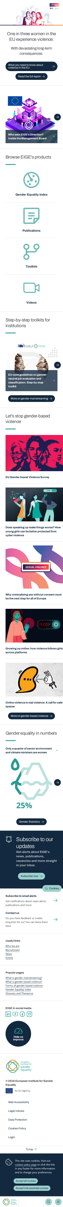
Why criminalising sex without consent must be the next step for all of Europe (34, 596)
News (9, 953)
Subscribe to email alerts (21, 896)
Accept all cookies (26, 1181)
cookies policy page (26, 1164)
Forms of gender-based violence (24, 985)
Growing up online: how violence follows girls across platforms (34, 650)
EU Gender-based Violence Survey (27, 477)
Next (57, 117)
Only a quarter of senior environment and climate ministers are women (29, 750)
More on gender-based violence (29, 715)
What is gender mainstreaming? (24, 977)
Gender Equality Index (31, 194)
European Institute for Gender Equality (9, 1202)
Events (9, 957)
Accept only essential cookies (32, 1188)
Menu (58, 1201)
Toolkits (31, 266)
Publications (31, 230)
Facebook (22, 1014)
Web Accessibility (18, 1102)
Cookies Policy (17, 1128)
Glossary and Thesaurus (19, 993)
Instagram (29, 1014)
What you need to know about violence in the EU (25, 66)
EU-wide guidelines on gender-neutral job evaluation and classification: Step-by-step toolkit (27, 380)
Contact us (12, 913)
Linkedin (8, 1014)
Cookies (54, 888)
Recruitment (13, 950)
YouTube (15, 1014)
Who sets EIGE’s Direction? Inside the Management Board (27, 136)
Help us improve (18, 1038)
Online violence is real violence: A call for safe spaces (34, 704)
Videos (31, 302)
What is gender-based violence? (24, 981)
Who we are (12, 946)
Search (48, 1201)
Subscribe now (29, 876)
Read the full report (29, 76)
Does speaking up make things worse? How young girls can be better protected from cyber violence (33, 531)
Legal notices (16, 1110)
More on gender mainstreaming (29, 398)
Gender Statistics (29, 821)
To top (29, 1149)
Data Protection (17, 1119)
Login (11, 1137)
